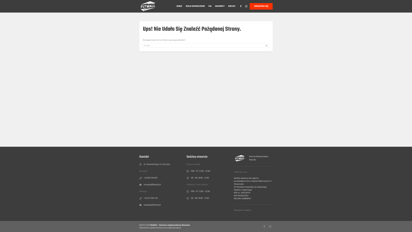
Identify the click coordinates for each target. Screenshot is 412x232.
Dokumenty (220, 6)
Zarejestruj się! (261, 6)
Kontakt (232, 6)
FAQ (209, 6)
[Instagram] (246, 6)
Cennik (179, 6)
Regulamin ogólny (242, 210)
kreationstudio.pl (173, 228)
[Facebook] (240, 6)
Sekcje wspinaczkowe (195, 6)
